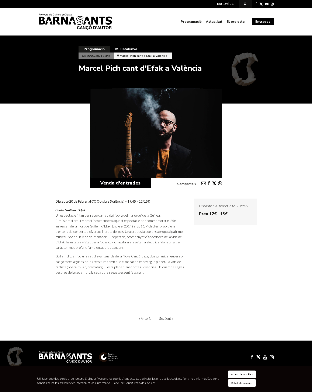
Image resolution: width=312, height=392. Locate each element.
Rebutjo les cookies (242, 383)
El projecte (236, 21)
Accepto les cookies (242, 374)
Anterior (146, 318)
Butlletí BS (225, 4)
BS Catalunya (126, 49)
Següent (166, 318)
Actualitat (214, 21)
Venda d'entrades (120, 183)
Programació (191, 21)
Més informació (100, 383)
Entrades (262, 21)
